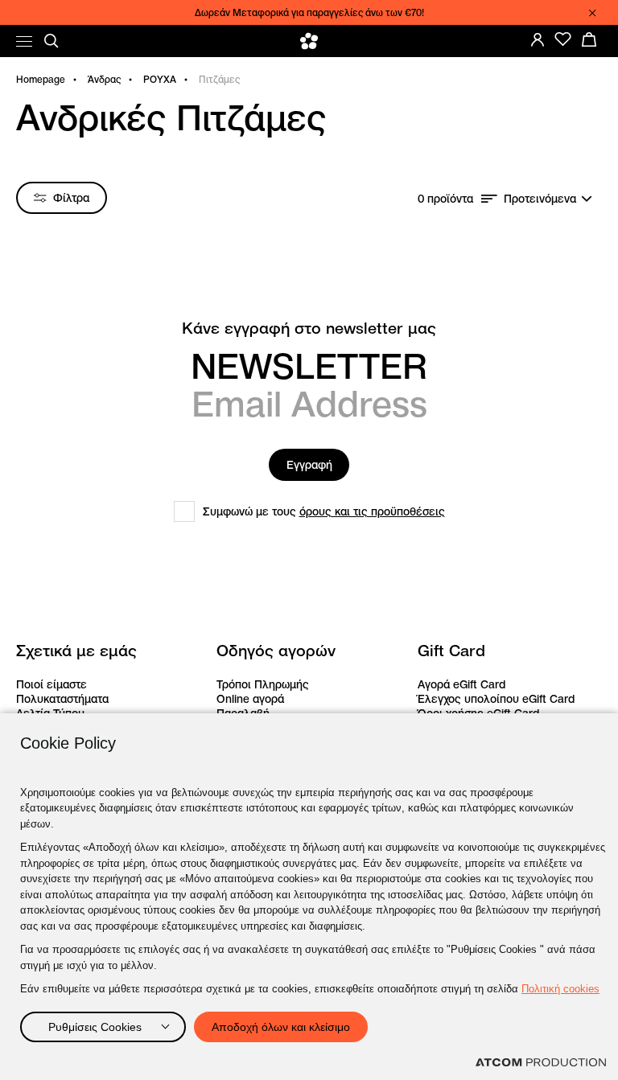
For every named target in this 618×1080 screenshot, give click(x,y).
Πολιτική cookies (560, 989)
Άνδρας (104, 79)
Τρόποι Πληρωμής (262, 684)
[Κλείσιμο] (592, 13)
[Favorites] (563, 39)
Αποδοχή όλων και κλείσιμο (281, 1026)
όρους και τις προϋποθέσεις (372, 511)
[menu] (24, 41)
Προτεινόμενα (540, 198)
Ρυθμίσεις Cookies (95, 1026)
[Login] (537, 39)
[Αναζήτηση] (51, 41)
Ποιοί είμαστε (51, 684)
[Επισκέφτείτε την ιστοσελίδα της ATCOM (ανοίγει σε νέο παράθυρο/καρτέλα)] (541, 1062)
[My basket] (589, 39)
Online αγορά (250, 699)
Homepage (40, 79)
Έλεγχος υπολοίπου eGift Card (496, 699)
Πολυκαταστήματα (62, 699)
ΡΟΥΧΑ (159, 79)
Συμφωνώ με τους (324, 511)
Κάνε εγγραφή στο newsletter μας (309, 328)
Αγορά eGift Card (461, 684)
